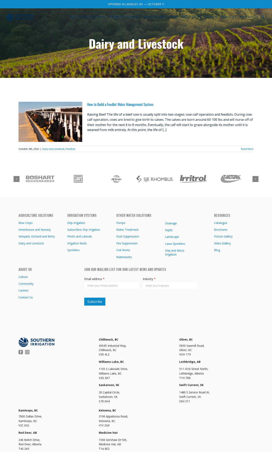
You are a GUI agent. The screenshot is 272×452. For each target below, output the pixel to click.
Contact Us (26, 297)
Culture (23, 277)
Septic (169, 230)
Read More (247, 149)
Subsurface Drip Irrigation (83, 229)
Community (26, 284)
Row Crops (26, 223)
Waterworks (124, 257)
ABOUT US (25, 269)
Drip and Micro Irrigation (174, 252)
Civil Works (123, 250)
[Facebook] (21, 352)
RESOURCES (222, 215)
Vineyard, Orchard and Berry (37, 236)
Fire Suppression (127, 243)
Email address (94, 279)
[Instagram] (27, 352)
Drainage (171, 223)
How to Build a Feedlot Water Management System (120, 104)
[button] (263, 16)
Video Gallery (222, 243)
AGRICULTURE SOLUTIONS (36, 215)
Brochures (220, 229)
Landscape (172, 237)
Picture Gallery (223, 236)
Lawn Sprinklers (175, 244)
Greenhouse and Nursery (35, 229)
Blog (217, 250)
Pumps (120, 223)
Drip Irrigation (76, 223)
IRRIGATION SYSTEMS (82, 215)
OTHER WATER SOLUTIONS (133, 215)
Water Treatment (127, 229)
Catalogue (220, 223)
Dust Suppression (127, 236)
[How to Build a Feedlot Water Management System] (50, 122)
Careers (23, 290)
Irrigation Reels (77, 243)
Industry (149, 279)
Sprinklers (73, 250)
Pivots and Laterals (79, 236)
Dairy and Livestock (53, 149)
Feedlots (70, 149)
